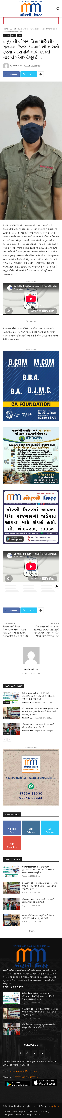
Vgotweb (55, 1106)
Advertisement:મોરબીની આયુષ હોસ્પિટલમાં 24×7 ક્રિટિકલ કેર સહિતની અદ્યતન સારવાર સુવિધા (38, 696)
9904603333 (32, 1077)
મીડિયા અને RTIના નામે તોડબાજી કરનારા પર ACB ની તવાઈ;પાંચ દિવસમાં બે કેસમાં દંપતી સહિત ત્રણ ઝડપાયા (40, 711)
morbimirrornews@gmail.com (23, 1071)
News (19, 36)
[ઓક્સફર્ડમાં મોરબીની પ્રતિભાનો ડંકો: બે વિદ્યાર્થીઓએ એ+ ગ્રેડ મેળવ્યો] (11, 920)
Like (12, 822)
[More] (41, 74)
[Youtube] (41, 1053)
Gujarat (13, 29)
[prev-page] (4, 739)
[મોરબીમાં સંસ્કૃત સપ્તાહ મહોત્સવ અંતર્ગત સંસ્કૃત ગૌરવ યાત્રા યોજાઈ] (11, 729)
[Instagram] (27, 1053)
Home (5, 29)
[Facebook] (20, 1053)
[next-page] (9, 739)
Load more (30, 931)
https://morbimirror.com (31, 673)
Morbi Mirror (18, 66)
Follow (31, 822)
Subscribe (12, 837)
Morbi (13, 36)
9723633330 (19, 1077)
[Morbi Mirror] (6, 66)
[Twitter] (34, 1053)
